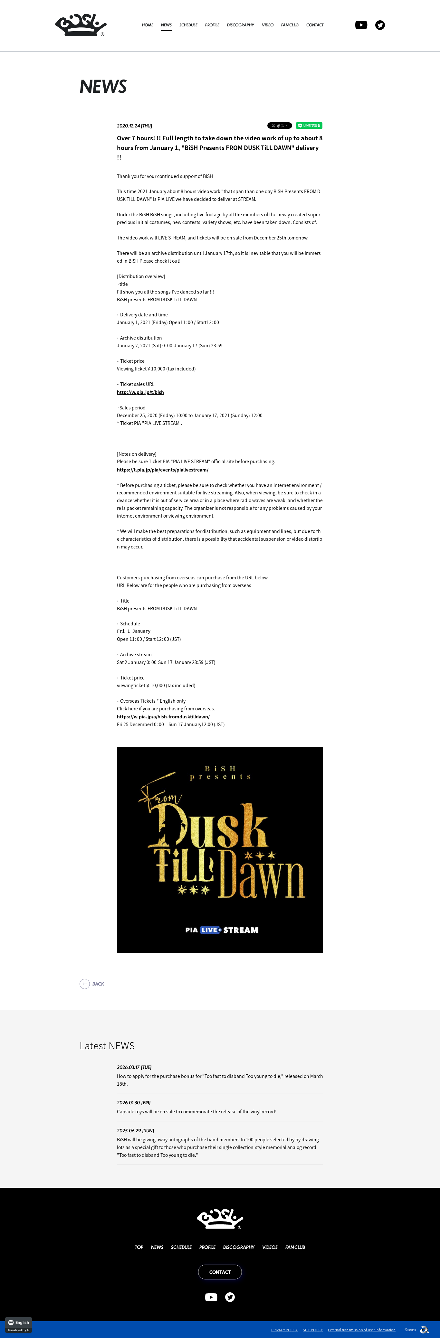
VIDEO (267, 25)
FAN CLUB (290, 25)
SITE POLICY (313, 1330)
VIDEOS (270, 1247)
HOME (147, 25)
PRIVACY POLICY (284, 1330)
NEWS (166, 25)
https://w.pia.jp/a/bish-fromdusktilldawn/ (163, 716)
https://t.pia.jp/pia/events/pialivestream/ (162, 469)
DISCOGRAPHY (240, 25)
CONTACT (314, 25)
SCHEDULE (188, 25)
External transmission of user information (362, 1330)
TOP (139, 1247)
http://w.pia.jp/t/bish (140, 392)
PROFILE (212, 25)
